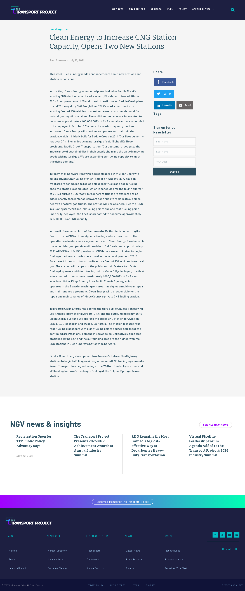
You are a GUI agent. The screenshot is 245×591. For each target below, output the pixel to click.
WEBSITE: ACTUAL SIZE (232, 585)
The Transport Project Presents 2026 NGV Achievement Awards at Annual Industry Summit (93, 446)
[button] (174, 171)
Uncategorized (59, 29)
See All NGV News (215, 424)
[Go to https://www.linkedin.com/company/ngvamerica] (236, 535)
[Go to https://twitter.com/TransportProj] (222, 535)
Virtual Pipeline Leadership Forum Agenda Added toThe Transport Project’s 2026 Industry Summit (208, 446)
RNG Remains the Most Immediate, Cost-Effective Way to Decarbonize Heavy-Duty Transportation (150, 446)
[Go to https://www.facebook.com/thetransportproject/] (215, 535)
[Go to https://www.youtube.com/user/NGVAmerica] (229, 535)
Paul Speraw (58, 60)
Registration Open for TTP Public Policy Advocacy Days (34, 441)
